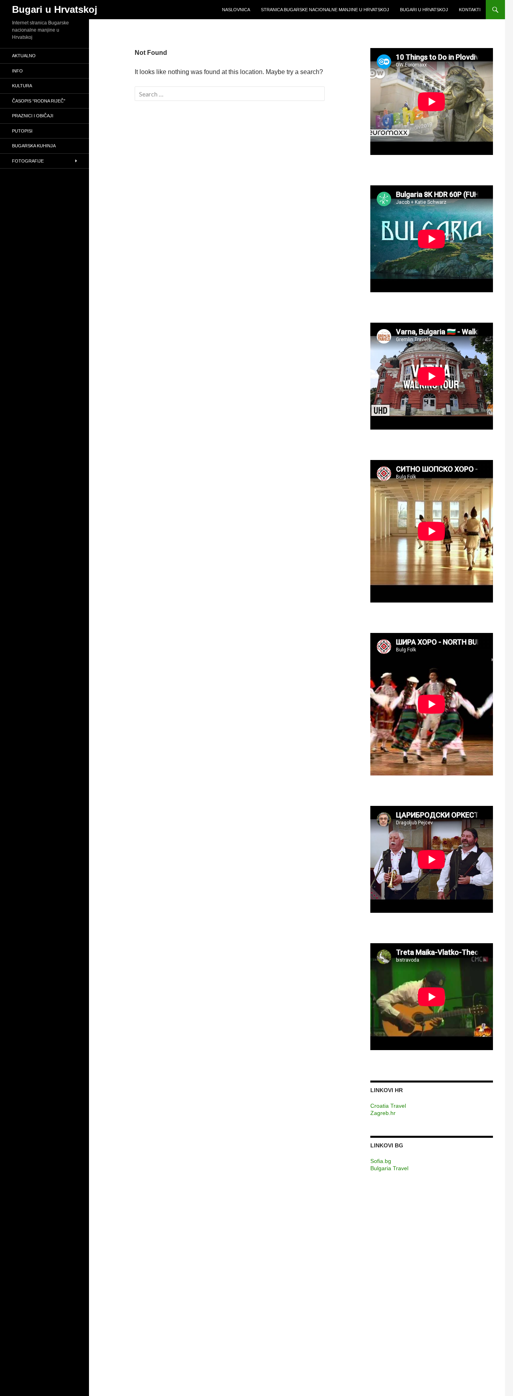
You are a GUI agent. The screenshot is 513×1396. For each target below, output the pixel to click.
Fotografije (28, 161)
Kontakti (470, 9)
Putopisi (22, 131)
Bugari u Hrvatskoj (54, 9)
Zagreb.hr (383, 1113)
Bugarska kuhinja (34, 145)
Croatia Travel (388, 1106)
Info (17, 70)
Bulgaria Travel (389, 1168)
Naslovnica (236, 9)
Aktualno (24, 55)
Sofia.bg (380, 1161)
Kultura (22, 85)
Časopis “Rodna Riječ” (38, 100)
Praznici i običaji (32, 115)
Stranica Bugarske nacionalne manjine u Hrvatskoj (325, 9)
